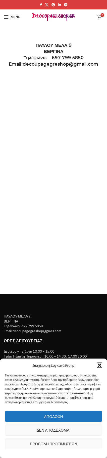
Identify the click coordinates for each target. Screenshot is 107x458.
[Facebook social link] (41, 4)
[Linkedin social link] (59, 4)
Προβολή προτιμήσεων (53, 444)
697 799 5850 (68, 57)
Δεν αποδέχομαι (53, 430)
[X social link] (47, 4)
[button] (99, 365)
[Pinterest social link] (53, 4)
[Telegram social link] (65, 4)
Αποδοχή (53, 416)
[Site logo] (53, 16)
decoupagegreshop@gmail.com (60, 64)
